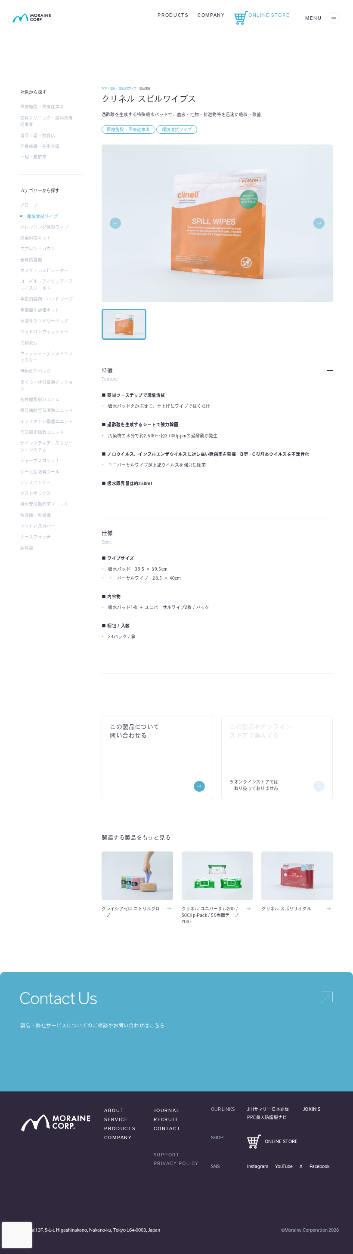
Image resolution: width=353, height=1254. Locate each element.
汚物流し (29, 343)
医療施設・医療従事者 (42, 106)
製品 (112, 88)
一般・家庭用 (33, 157)
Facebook (319, 1166)
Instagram (257, 1166)
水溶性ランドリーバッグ (44, 321)
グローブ (29, 205)
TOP (104, 88)
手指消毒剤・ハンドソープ (46, 299)
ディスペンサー (35, 482)
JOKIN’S (311, 1109)
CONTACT (167, 1128)
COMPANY (118, 1137)
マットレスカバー (38, 526)
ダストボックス (35, 493)
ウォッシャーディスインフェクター (46, 357)
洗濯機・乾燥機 (35, 515)
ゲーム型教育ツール (40, 472)
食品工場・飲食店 (38, 135)
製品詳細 (144, 88)
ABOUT (114, 1110)
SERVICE (116, 1119)
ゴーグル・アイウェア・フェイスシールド (46, 284)
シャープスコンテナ (40, 460)
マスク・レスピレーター (44, 270)
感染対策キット (35, 238)
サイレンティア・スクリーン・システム (46, 446)
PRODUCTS (119, 1128)
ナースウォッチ (35, 537)
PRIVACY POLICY (176, 1163)
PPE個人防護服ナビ (267, 1117)
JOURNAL (167, 1110)
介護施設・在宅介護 (40, 146)
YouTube (284, 1166)
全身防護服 (31, 260)
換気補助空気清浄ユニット (46, 410)
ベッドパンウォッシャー (44, 331)
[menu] (334, 18)
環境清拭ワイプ (42, 216)
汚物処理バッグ (35, 371)
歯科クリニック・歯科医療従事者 (46, 121)
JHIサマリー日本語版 (268, 1109)
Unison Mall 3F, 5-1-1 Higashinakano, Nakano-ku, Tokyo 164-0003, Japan (86, 1229)
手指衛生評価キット (40, 310)
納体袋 (27, 548)
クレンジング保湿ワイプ (44, 227)
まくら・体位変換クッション (46, 385)
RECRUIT (166, 1119)
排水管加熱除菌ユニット (44, 504)
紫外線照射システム (40, 399)
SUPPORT (167, 1154)
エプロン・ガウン (38, 248)
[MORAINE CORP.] (31, 17)
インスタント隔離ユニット (46, 421)
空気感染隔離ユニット (42, 432)
